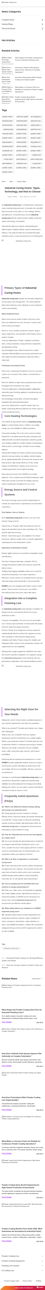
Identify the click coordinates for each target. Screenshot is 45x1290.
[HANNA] (40, 1287)
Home (3, 181)
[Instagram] (26, 1276)
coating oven (36, 155)
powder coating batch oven (8, 155)
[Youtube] (21, 1276)
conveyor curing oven (37, 146)
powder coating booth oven (37, 150)
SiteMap (38, 1281)
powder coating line (32, 389)
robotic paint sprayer (37, 125)
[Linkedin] (16, 1276)
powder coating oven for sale (37, 138)
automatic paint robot (22, 125)
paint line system (22, 116)
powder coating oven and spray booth (22, 150)
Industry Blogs (21, 181)
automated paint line (22, 129)
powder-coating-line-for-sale (8, 116)
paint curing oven (37, 159)
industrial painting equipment (22, 121)
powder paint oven (22, 155)
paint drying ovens (22, 159)
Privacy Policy (27, 1281)
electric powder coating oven (22, 146)
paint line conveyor (37, 129)
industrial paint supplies (8, 121)
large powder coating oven (8, 142)
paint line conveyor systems (37, 121)
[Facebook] (10, 1276)
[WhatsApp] (31, 1276)
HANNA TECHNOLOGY (26, 1288)
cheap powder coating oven (22, 142)
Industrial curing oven (11, 948)
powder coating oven (8, 172)
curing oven (37, 163)
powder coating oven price (8, 167)
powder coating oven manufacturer (22, 167)
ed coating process (37, 116)
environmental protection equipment (8, 125)
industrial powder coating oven (8, 146)
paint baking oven (8, 163)
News (11, 181)
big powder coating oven (37, 142)
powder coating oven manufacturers (8, 138)
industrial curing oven (22, 163)
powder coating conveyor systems (22, 133)
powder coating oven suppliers (22, 138)
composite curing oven (8, 150)
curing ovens (8, 159)
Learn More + (37, 979)
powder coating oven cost (37, 167)
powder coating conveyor (37, 133)
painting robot (8, 129)
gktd (17, 1281)
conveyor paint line (8, 133)
